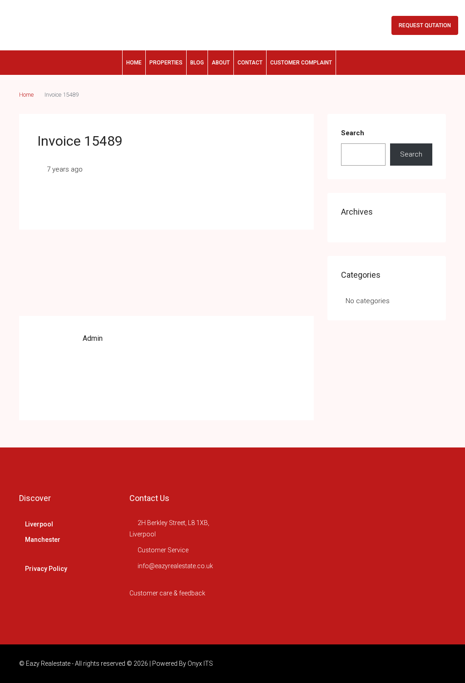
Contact (249, 62)
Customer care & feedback (167, 593)
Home (134, 62)
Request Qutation (425, 25)
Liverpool (39, 524)
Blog (197, 62)
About (221, 62)
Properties (166, 62)
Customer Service (163, 550)
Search (352, 133)
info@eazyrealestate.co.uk (175, 566)
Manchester (42, 539)
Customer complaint (301, 62)
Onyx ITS (200, 663)
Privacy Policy (46, 568)
